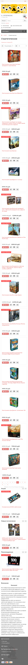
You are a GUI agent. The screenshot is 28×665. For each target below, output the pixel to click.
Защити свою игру (6, 651)
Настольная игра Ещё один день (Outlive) (11, 468)
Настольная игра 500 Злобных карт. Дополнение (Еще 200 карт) (12, 569)
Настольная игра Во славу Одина (12, 295)
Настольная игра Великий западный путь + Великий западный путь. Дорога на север (13, 210)
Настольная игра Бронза (9, 151)
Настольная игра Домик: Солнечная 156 (13, 410)
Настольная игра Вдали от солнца (12, 179)
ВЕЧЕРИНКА (6, 25)
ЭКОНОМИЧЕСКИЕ (17, 25)
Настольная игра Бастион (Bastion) (12, 93)
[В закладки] (14, 74)
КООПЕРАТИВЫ (7, 27)
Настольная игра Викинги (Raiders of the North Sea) (14, 237)
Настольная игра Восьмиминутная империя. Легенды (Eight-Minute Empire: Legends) (13, 383)
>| (7, 484)
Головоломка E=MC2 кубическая (11, 507)
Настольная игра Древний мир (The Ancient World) (12, 439)
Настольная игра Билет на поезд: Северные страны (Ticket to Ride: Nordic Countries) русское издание (13, 123)
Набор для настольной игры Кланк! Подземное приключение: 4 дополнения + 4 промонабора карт (14, 539)
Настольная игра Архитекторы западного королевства (11, 64)
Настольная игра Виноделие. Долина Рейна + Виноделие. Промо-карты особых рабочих (13, 267)
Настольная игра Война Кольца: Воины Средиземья (13, 324)
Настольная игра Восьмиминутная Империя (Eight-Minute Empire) (12, 353)
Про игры (4, 641)
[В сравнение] (17, 74)
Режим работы (6, 643)
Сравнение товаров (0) (6, 42)
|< (2, 482)
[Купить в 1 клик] (10, 74)
